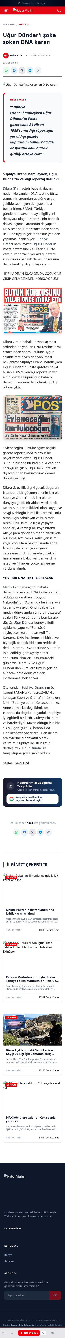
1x (43, 1333)
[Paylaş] (52, 1333)
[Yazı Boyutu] (11, 1333)
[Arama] (59, 10)
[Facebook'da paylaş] (14, 70)
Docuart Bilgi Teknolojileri (23, 1325)
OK (55, 1295)
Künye (8, 1255)
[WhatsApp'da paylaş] (6, 70)
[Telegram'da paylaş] (30, 70)
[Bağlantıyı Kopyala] (38, 70)
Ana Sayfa (9, 24)
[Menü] (6, 10)
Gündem (24, 24)
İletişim (9, 1261)
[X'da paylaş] (22, 70)
